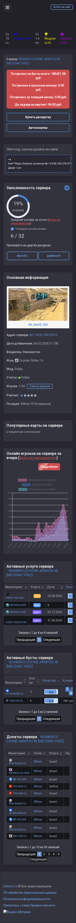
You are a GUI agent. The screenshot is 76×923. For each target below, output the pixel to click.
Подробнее (49, 467)
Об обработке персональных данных (30, 892)
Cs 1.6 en (37, 38)
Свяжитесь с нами (16, 905)
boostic (22, 255)
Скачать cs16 (66, 40)
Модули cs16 (50, 40)
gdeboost (54, 255)
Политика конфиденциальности (26, 899)
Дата (50, 587)
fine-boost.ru (17, 763)
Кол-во (32, 680)
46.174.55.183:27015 (43, 335)
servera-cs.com (19, 772)
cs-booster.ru (14, 693)
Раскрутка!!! (22, 38)
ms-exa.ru (19, 786)
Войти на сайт (61, 7)
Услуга (35, 587)
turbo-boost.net (16, 622)
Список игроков (40, 386)
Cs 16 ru (7, 38)
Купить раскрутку (38, 117)
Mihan (38, 761)
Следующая (38, 859)
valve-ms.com (15, 597)
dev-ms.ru (19, 836)
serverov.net (18, 605)
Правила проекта (42, 905)
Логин (38, 753)
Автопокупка (38, 127)
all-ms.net (19, 779)
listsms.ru (10, 886)
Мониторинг (13, 587)
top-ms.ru (16, 700)
